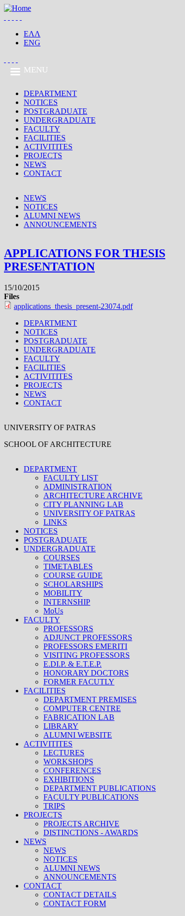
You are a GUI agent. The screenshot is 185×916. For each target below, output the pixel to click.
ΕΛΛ (32, 34)
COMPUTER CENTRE (82, 708)
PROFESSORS (68, 628)
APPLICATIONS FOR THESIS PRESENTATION (84, 260)
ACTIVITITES (48, 146)
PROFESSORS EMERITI (85, 646)
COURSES (61, 557)
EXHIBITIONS (68, 779)
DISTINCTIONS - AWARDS (90, 832)
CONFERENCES (72, 770)
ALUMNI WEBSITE (77, 735)
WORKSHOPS (68, 761)
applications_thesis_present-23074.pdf (73, 306)
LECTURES (63, 752)
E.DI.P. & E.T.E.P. (72, 664)
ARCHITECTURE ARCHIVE (93, 495)
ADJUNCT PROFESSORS (87, 637)
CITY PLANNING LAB (83, 504)
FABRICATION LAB (78, 717)
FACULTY (42, 129)
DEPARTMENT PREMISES (90, 699)
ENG (32, 42)
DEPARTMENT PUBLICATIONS (99, 788)
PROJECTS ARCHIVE (81, 823)
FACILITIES (45, 138)
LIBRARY (60, 726)
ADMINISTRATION (77, 486)
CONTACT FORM (74, 903)
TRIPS (54, 806)
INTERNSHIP (66, 602)
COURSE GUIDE (73, 575)
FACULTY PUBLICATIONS (91, 797)
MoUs (53, 611)
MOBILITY (62, 593)
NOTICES (41, 102)
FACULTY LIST (70, 478)
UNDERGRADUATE (60, 120)
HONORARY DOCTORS (86, 673)
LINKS (55, 522)
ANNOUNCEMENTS (60, 224)
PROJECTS (43, 155)
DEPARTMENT (50, 93)
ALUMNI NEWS (52, 215)
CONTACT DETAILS (79, 894)
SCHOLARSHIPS (73, 584)
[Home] (17, 8)
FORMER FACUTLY (78, 682)
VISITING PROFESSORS (86, 655)
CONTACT (43, 173)
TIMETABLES (68, 566)
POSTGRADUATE (55, 111)
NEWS (35, 164)
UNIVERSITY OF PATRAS (89, 513)
